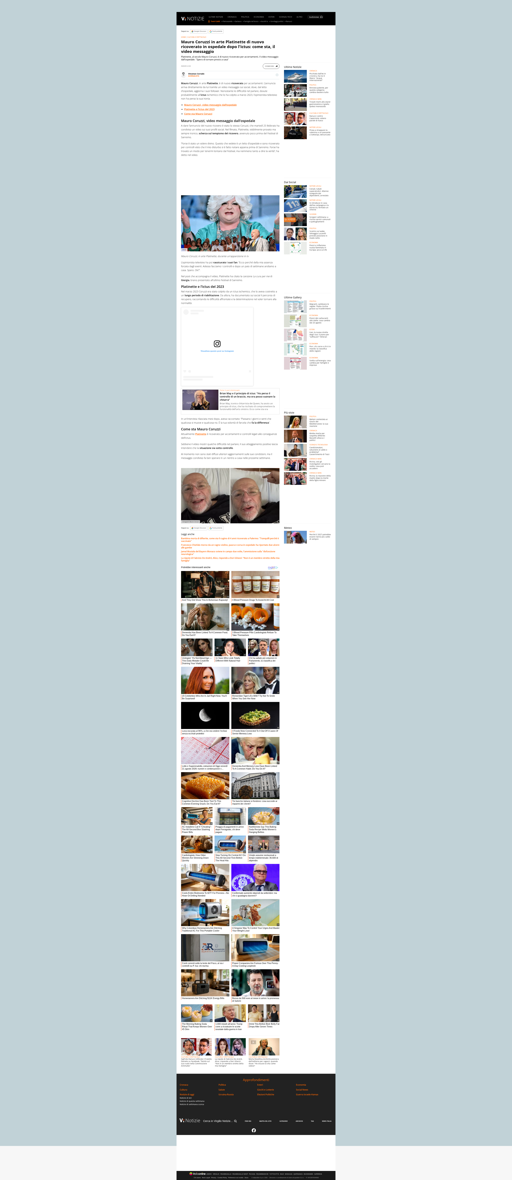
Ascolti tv (264, 21)
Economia (301, 1085)
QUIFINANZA (298, 1174)
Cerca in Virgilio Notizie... (218, 1121)
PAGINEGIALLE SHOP (240, 1174)
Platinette (200, 434)
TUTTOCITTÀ (274, 1174)
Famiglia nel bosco (251, 21)
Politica (222, 1085)
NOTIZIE (195, 18)
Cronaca (184, 1085)
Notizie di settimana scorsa (192, 1104)
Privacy (213, 1177)
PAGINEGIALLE (225, 1174)
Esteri (260, 1085)
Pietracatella (227, 21)
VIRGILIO (216, 1174)
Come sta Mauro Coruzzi (198, 113)
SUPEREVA (318, 1174)
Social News (302, 1089)
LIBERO (209, 1174)
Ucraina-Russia (226, 1094)
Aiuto (246, 1177)
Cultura (183, 1089)
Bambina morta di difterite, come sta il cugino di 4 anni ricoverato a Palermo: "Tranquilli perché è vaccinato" (230, 540)
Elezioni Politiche (265, 1094)
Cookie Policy (222, 1177)
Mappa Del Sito (265, 1121)
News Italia (326, 1121)
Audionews (314, 17)
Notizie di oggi (187, 1094)
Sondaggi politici (277, 21)
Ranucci (289, 21)
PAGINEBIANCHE (262, 1174)
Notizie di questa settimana (192, 1101)
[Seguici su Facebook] (254, 1131)
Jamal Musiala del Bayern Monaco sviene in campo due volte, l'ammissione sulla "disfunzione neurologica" (228, 553)
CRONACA (232, 17)
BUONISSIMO (308, 1174)
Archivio (299, 1121)
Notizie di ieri (186, 1098)
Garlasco (238, 21)
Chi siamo (197, 1177)
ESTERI (272, 17)
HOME (183, 37)
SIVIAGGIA (288, 1174)
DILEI (282, 1174)
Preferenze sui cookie (235, 1177)
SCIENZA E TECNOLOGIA (318, 445)
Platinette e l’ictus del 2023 (199, 109)
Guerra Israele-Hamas (307, 1094)
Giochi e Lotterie (265, 1089)
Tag (312, 1121)
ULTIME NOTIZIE (216, 17)
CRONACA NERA (315, 99)
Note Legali (206, 1177)
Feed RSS (248, 1121)
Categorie (283, 1121)
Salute (222, 1089)
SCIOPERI (312, 214)
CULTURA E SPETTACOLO (196, 37)
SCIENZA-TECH (285, 17)
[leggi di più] (277, 74)
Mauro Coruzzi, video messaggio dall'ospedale (210, 104)
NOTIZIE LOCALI (315, 127)
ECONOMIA (259, 17)
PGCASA (252, 1174)
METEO (312, 532)
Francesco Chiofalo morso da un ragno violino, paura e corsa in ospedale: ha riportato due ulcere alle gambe (230, 546)
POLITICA (245, 17)
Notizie (192, 1120)
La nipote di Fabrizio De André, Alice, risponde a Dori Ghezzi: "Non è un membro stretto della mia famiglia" (230, 559)
